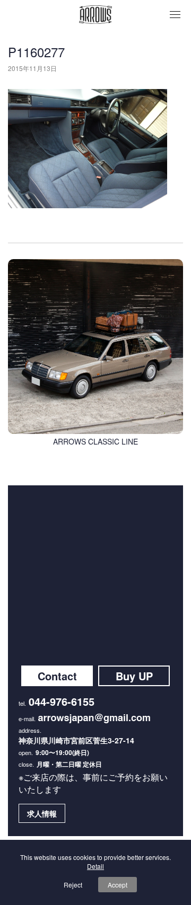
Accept (117, 884)
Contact (57, 676)
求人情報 (42, 813)
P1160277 (36, 51)
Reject (73, 884)
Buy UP (134, 676)
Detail (95, 866)
